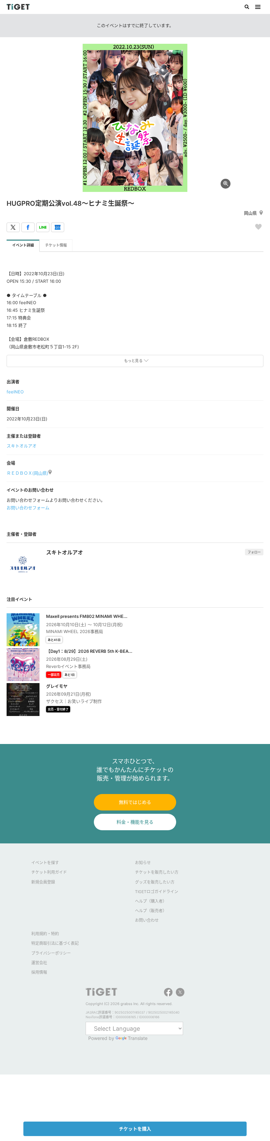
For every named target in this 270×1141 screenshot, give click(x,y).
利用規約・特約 (45, 933)
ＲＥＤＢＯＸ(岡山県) (27, 473)
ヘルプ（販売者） (151, 910)
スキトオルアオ (22, 445)
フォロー (254, 552)
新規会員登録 (43, 882)
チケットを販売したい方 (156, 872)
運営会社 (39, 962)
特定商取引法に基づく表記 (55, 943)
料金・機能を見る (135, 822)
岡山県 (250, 213)
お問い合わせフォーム (28, 507)
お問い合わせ (147, 920)
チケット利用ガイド (49, 872)
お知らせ (143, 862)
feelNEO (15, 391)
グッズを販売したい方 (155, 882)
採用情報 (39, 972)
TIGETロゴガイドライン (156, 891)
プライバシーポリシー (51, 953)
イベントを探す (45, 862)
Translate (138, 1038)
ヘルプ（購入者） (151, 901)
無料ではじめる (135, 802)
